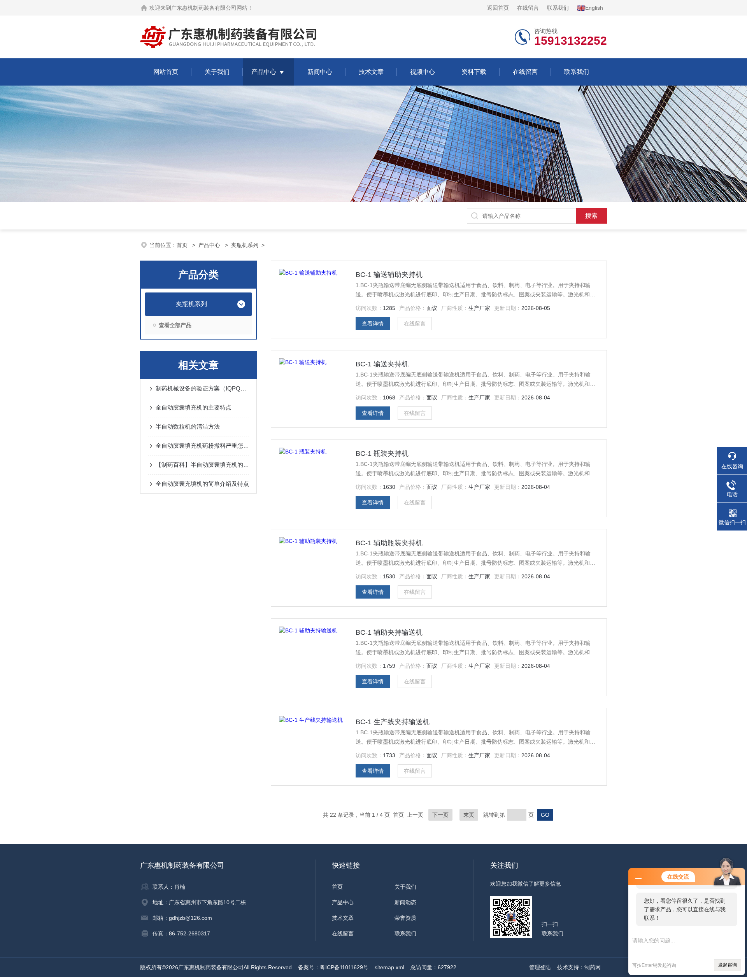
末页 (468, 815)
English (594, 8)
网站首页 (165, 71)
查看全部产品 (175, 325)
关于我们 (217, 71)
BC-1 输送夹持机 (382, 364)
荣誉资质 (405, 918)
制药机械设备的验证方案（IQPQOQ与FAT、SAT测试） (202, 388)
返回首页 (498, 8)
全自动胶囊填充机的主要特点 (193, 407)
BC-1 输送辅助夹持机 (389, 274)
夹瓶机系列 (244, 245)
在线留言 (528, 8)
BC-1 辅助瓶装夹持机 (389, 543)
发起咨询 (727, 965)
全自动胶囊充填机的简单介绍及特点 (202, 483)
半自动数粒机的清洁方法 (188, 426)
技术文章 (371, 71)
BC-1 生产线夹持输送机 (393, 722)
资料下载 (473, 71)
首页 (183, 245)
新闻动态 (405, 902)
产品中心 (263, 71)
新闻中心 (319, 71)
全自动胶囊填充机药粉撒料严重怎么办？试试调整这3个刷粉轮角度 (202, 445)
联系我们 (558, 8)
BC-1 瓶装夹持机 (382, 453)
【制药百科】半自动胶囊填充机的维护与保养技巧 (202, 464)
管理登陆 (540, 967)
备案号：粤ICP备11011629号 (333, 967)
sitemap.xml (389, 967)
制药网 (592, 967)
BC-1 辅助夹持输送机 (389, 632)
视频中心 (422, 71)
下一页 (440, 815)
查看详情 (373, 323)
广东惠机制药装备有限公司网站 (209, 8)
